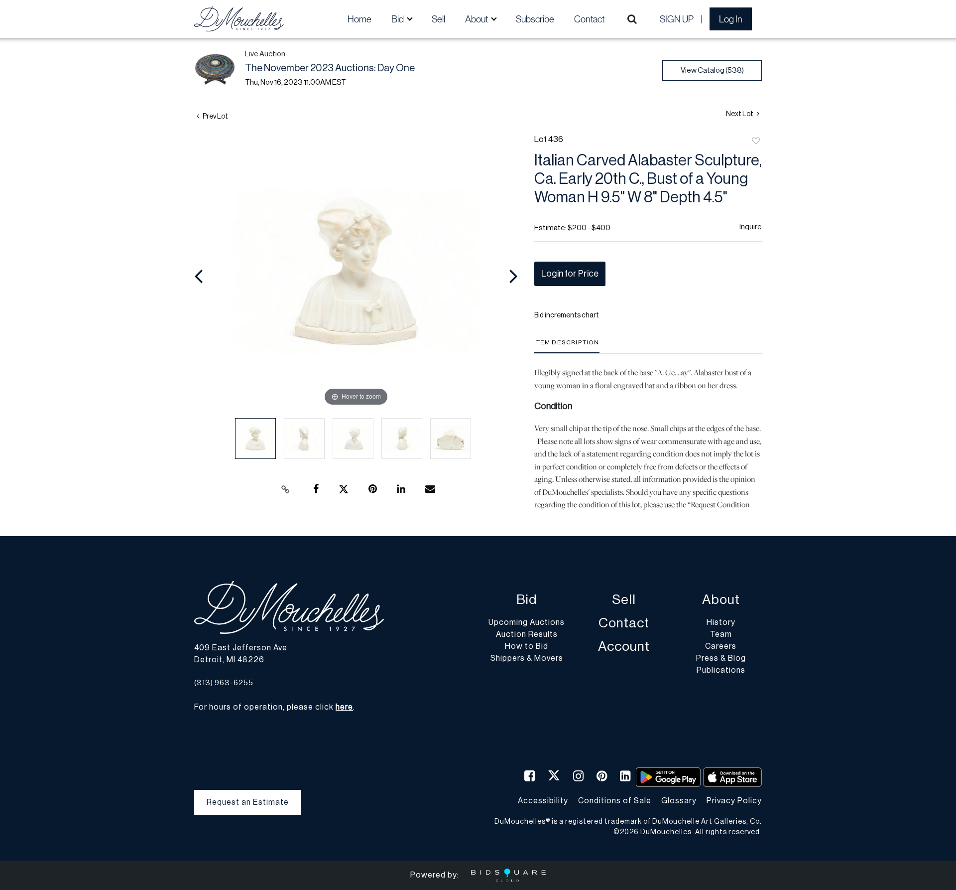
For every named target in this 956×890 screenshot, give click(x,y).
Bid (526, 599)
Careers (720, 646)
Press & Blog (721, 658)
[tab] (566, 346)
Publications (721, 670)
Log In (730, 19)
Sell (438, 19)
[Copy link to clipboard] (286, 489)
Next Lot (740, 114)
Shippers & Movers (526, 658)
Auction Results (527, 634)
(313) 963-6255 (223, 683)
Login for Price (569, 273)
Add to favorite (756, 142)
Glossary (679, 801)
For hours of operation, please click (273, 707)
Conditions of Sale (614, 801)
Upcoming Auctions (526, 622)
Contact (589, 19)
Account (624, 646)
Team (721, 634)
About (721, 599)
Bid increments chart (566, 315)
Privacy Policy (734, 801)
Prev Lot (215, 116)
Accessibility (543, 801)
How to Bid (526, 646)
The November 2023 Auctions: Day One (330, 68)
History (721, 622)
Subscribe (535, 19)
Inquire (750, 227)
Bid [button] (398, 19)
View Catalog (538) (712, 70)
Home (359, 19)
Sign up (677, 19)
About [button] (477, 19)
